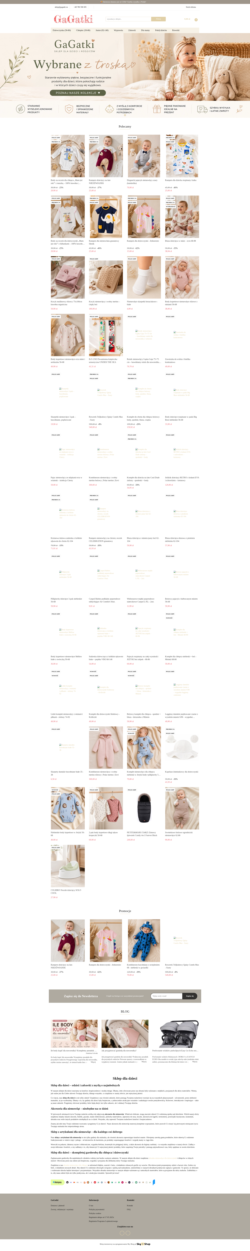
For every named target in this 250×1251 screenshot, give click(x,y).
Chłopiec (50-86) (83, 30)
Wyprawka (118, 30)
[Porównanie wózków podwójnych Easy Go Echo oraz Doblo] (175, 1034)
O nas (91, 1206)
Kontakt (130, 1206)
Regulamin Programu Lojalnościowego (103, 1221)
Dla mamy (145, 30)
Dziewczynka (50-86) (62, 30)
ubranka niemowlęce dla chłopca (75, 1165)
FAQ (128, 1209)
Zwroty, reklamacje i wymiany (62, 1209)
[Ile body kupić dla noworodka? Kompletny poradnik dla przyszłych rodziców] (74, 1034)
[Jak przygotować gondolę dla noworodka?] (125, 1034)
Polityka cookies (95, 1213)
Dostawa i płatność (58, 1206)
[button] (54, 1200)
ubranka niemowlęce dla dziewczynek (163, 1158)
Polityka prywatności (96, 1209)
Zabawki (132, 30)
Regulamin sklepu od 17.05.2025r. (101, 1217)
